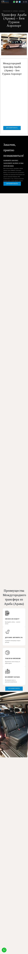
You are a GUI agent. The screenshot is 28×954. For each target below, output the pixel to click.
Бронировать (12, 128)
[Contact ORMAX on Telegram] (19, 1)
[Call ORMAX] (16, 1)
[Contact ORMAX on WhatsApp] (13, 1)
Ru (24, 2)
